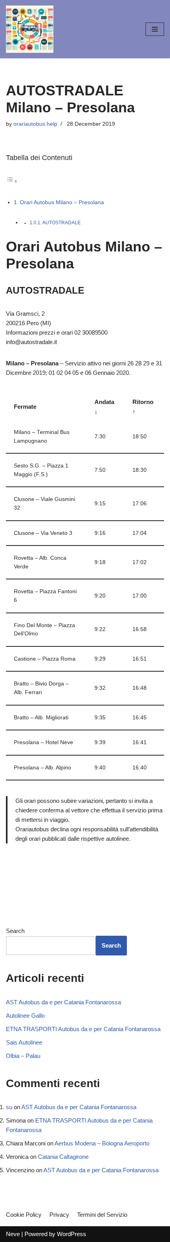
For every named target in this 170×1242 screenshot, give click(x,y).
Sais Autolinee (24, 1042)
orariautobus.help (35, 124)
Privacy (59, 1214)
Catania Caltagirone (63, 1156)
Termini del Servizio (102, 1214)
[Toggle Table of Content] (12, 181)
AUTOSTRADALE (61, 222)
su (9, 1107)
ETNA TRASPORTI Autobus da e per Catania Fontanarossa (83, 1029)
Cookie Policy (24, 1214)
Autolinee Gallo (25, 1015)
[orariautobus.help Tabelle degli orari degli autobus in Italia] (29, 29)
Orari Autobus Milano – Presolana (62, 202)
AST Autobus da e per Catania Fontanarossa (63, 1002)
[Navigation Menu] (154, 29)
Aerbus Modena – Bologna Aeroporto (102, 1143)
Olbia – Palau (23, 1055)
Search (15, 930)
